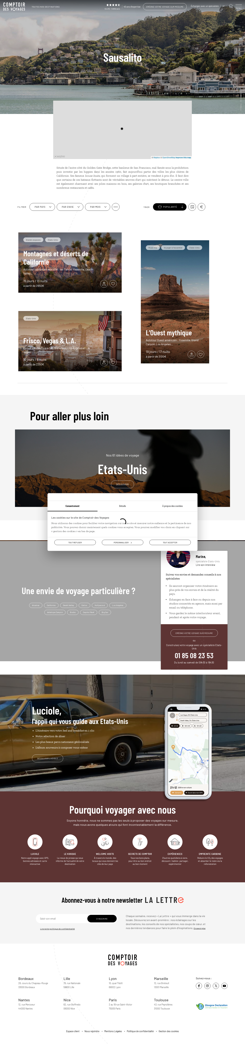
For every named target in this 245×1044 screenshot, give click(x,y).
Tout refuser (75, 542)
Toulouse (161, 1000)
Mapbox (157, 157)
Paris (113, 1000)
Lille (67, 978)
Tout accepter (170, 542)
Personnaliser (121, 542)
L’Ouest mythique (169, 332)
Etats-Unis (122, 464)
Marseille (161, 978)
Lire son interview (205, 564)
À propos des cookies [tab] (172, 505)
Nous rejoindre (91, 1031)
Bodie (73, 612)
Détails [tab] (122, 505)
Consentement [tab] (73, 505)
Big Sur (105, 612)
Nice (67, 1000)
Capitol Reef (88, 612)
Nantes (24, 1000)
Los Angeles (118, 605)
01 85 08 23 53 (194, 655)
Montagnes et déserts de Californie (55, 257)
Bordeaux (26, 978)
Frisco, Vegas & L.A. (49, 340)
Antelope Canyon (55, 612)
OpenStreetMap (168, 157)
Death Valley (68, 605)
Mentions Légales (113, 1031)
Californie (51, 605)
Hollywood (100, 605)
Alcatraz (36, 605)
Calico (84, 605)
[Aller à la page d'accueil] (15, 7)
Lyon (113, 978)
